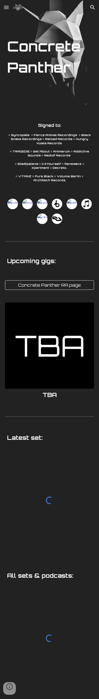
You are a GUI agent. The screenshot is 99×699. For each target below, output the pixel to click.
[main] (49, 57)
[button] (6, 7)
